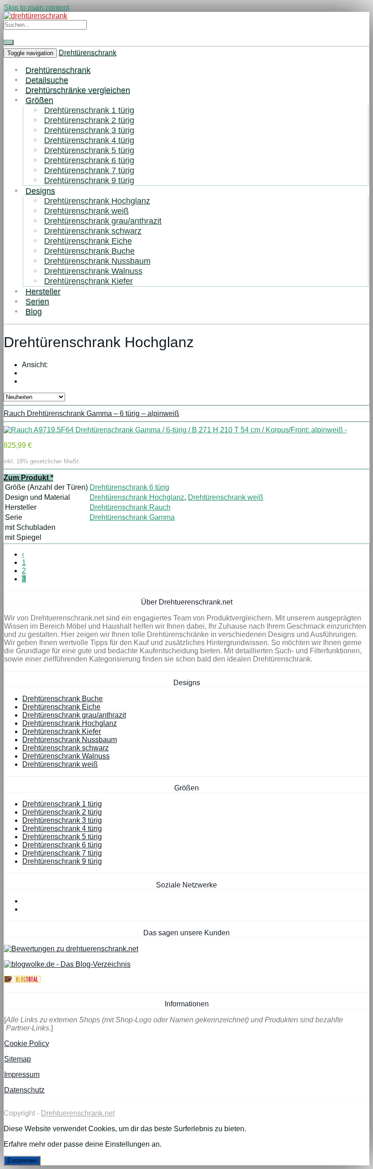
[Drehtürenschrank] (35, 16)
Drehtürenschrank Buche (89, 251)
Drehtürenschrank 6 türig (89, 160)
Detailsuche (46, 80)
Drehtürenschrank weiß (86, 210)
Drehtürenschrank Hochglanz (97, 200)
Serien (37, 301)
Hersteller (42, 291)
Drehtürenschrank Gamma (132, 517)
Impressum (22, 1074)
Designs (40, 190)
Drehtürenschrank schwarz (92, 231)
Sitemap (17, 1059)
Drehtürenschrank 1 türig (89, 110)
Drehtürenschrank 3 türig (89, 130)
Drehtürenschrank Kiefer (88, 281)
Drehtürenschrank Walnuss (93, 271)
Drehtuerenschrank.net (78, 1113)
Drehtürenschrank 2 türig (89, 120)
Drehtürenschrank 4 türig (89, 140)
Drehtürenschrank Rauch (130, 507)
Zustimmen (22, 1160)
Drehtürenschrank (87, 52)
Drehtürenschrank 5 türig (89, 150)
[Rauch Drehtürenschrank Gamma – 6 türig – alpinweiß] (175, 430)
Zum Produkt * (28, 478)
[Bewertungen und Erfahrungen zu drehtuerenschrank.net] (71, 949)
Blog (33, 311)
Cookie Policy (26, 1043)
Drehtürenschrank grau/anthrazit (102, 221)
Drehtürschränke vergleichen (77, 90)
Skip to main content (36, 7)
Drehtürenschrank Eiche (88, 241)
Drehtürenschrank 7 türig (89, 170)
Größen (39, 100)
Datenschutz (24, 1090)
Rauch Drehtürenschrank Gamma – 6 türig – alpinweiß (91, 413)
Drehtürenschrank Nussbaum (97, 261)
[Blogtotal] (22, 980)
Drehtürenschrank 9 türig (89, 180)
